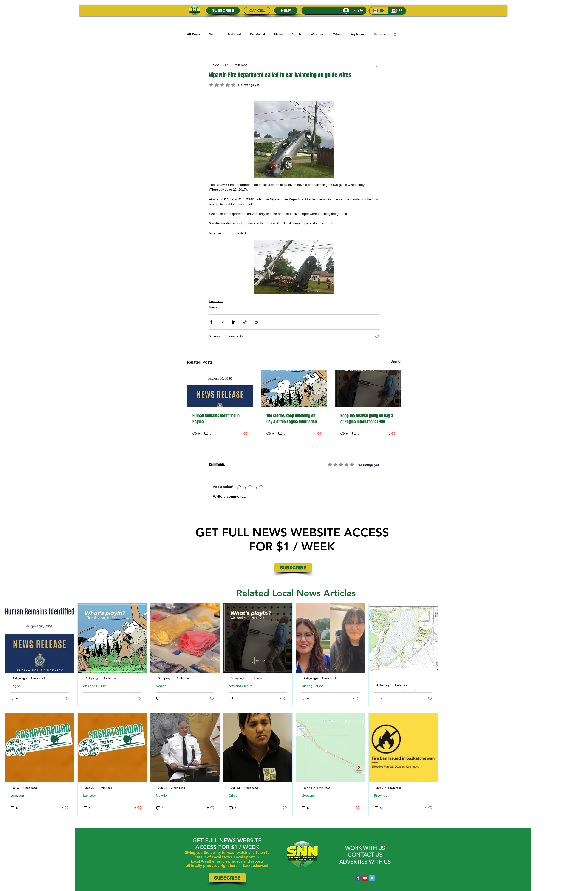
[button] (395, 34)
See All (396, 361)
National (234, 34)
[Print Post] (256, 322)
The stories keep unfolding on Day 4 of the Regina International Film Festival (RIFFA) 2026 (293, 419)
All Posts (193, 34)
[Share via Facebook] (211, 322)
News (278, 34)
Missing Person (312, 686)
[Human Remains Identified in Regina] (220, 388)
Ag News (357, 34)
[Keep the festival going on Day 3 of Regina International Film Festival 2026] (368, 388)
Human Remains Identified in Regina (216, 419)
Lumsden (17, 795)
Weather (317, 34)
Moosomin (309, 795)
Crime (337, 34)
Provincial (257, 34)
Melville (161, 795)
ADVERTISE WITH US (365, 861)
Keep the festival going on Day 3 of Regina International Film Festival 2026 (366, 419)
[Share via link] (245, 322)
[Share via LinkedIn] (234, 322)
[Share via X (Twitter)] (222, 322)
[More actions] (376, 65)
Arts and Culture (95, 686)
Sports (296, 34)
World (214, 34)
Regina (15, 686)
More (377, 34)
